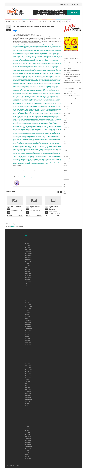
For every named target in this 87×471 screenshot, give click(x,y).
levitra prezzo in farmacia (36, 74)
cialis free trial (25, 127)
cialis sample (37, 150)
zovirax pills (39, 72)
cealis (31, 136)
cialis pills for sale (53, 143)
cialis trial (23, 150)
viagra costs (22, 67)
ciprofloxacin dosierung (31, 102)
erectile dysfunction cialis (40, 116)
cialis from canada (32, 97)
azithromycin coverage (21, 92)
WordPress (17, 465)
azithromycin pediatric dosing (18, 93)
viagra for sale (38, 154)
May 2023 (27, 314)
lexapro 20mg (34, 46)
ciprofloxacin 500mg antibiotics (41, 49)
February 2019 (28, 413)
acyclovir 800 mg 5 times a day (46, 117)
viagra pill (45, 47)
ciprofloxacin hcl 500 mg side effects (27, 109)
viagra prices (39, 66)
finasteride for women (39, 130)
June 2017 (27, 452)
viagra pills (23, 60)
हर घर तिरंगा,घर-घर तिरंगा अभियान (69, 88)
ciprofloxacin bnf (52, 73)
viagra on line (39, 120)
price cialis (21, 114)
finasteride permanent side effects (27, 160)
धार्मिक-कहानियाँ (64, 21)
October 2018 (28, 420)
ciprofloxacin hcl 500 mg (39, 89)
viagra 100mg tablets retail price (19, 76)
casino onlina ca (67, 111)
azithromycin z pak (23, 140)
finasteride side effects (22, 129)
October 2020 (28, 373)
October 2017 (28, 444)
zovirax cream (27, 60)
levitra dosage (37, 63)
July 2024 (27, 287)
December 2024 (28, 277)
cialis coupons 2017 (22, 73)
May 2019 (27, 407)
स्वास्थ (20, 21)
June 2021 (27, 357)
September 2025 (28, 259)
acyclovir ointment (32, 96)
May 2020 (27, 383)
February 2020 (28, 389)
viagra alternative (30, 129)
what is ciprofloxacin (55, 92)
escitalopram (15, 56)
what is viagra (56, 112)
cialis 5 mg (25, 44)
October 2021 (28, 350)
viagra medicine (58, 70)
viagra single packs (51, 47)
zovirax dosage (24, 154)
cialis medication (51, 137)
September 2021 (28, 352)
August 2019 (28, 401)
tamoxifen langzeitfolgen (50, 69)
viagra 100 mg (15, 159)
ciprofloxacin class (28, 46)
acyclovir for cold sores (54, 59)
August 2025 (28, 261)
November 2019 (28, 395)
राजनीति (44, 21)
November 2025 (28, 255)
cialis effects (17, 84)
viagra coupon (45, 61)
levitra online (58, 119)
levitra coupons (37, 86)
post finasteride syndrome (29, 133)
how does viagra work (42, 90)
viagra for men (18, 162)
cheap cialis (18, 102)
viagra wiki (53, 103)
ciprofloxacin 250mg (26, 66)
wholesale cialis (47, 130)
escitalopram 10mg (44, 124)
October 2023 (28, 304)
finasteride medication (19, 133)
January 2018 (28, 438)
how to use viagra (56, 99)
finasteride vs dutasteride (36, 132)
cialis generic (36, 160)
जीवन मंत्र (49, 21)
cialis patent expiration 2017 (18, 106)
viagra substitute (32, 67)
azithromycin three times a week (19, 63)
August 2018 (28, 424)
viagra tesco (26, 143)
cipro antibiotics (53, 72)
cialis (37, 134)
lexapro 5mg (28, 73)
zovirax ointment (42, 160)
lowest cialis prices (19, 81)
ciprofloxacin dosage (37, 144)
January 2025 (28, 275)
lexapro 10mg (42, 114)
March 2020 (27, 387)
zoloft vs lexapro (29, 144)
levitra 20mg (37, 117)
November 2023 (28, 302)
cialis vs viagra (20, 77)
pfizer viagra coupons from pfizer (27, 153)
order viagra (42, 69)
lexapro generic (53, 160)
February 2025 (28, 273)
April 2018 (27, 432)
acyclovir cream (30, 110)
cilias (34, 119)
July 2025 (27, 263)
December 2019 (28, 393)
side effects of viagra (56, 117)
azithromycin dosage (55, 126)
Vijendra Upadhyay (37, 170)
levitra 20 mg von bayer (38, 84)
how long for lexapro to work (53, 66)
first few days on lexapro (48, 93)
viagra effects (57, 116)
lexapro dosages (16, 59)
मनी (69, 21)
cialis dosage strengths (51, 127)
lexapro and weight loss (46, 96)
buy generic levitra (35, 123)
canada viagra (32, 143)
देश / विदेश (31, 21)
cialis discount (36, 152)
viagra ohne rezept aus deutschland (46, 112)
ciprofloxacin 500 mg (43, 110)
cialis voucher (41, 83)
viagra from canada (30, 139)
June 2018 (27, 428)
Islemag (7, 465)
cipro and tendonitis (20, 79)
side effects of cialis (41, 57)
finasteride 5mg (38, 122)
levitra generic (36, 110)
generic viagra (23, 86)
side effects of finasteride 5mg (51, 134)
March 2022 (27, 340)
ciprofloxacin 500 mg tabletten (50, 89)
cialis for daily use (16, 94)
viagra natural (45, 153)
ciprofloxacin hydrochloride (46, 154)
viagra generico (46, 107)
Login (68, 4)
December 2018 (28, 416)
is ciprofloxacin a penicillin (45, 50)
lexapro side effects (17, 153)
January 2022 (28, 344)
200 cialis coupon (31, 156)
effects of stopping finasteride (23, 149)
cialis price (33, 142)
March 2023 (27, 318)
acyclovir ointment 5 (18, 57)
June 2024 (27, 289)
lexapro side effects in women (30, 80)
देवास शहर (8, 21)
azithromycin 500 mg (29, 152)
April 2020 (27, 385)
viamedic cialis (32, 49)
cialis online (59, 46)
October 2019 (28, 397)
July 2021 (27, 355)
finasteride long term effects (28, 107)
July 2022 (27, 332)
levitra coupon (44, 53)
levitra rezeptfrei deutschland (31, 159)
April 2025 (27, 269)
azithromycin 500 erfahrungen (21, 100)
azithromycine (43, 56)
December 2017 (28, 440)
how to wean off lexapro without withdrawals (42, 44)
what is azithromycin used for (25, 132)
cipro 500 (14, 50)
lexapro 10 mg (47, 92)
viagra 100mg (24, 47)
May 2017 (27, 454)
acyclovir (40, 61)
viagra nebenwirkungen (52, 110)
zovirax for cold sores (21, 152)
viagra (37, 80)
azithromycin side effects (43, 104)
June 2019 (27, 405)
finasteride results (55, 154)
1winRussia (66, 108)
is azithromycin (39, 96)
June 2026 (27, 241)
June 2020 (27, 381)
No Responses (28, 170)
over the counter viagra (50, 116)
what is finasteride (52, 147)
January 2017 (28, 458)
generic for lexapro (51, 61)
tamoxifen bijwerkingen (17, 142)
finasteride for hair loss (34, 157)
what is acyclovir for (28, 120)
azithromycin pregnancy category (19, 112)
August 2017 (28, 448)
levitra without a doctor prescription (20, 72)
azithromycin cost (16, 140)
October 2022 (28, 326)
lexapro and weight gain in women (54, 157)
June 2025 (27, 265)
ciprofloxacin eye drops (32, 106)
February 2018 (28, 436)
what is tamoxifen (41, 92)
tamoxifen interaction (38, 107)
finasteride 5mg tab (44, 119)
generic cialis (37, 143)
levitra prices (17, 123)
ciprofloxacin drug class (50, 57)
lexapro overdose (16, 67)
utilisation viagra (25, 162)
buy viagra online (33, 103)
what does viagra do (30, 86)
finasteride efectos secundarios (24, 113)
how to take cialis (44, 162)
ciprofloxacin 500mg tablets (54, 124)
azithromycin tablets (44, 146)
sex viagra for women (51, 90)
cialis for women (27, 157)
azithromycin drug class (44, 143)
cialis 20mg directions (43, 80)
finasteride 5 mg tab (46, 72)
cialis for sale (49, 106)
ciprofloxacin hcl (21, 143)
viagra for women (58, 152)
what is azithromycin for (19, 49)
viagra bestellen (48, 51)
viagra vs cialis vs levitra (53, 81)
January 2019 (28, 415)
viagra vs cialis (15, 117)
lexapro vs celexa (23, 70)
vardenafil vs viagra (43, 157)
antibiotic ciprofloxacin (21, 144)
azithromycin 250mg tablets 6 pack (54, 79)
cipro (43, 120)
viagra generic (57, 76)
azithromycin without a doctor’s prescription (27, 51)
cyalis (20, 154)
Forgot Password (74, 4)
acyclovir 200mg (24, 110)
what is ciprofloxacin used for (25, 123)
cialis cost (26, 106)
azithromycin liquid (49, 100)
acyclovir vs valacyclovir (39, 156)
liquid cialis (53, 70)
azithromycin (24, 57)
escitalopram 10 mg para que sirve (50, 83)
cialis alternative (50, 67)
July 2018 (27, 426)
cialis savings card (16, 160)
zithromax (41, 152)
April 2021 (27, 361)
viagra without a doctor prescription (31, 79)
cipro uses (24, 147)
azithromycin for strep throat (32, 83)
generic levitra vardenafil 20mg (25, 69)
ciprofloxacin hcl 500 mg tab (18, 80)
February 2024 (28, 296)
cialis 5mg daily (53, 150)
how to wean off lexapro (37, 100)
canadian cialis (25, 96)
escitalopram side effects (18, 119)
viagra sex (33, 150)
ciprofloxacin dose (25, 146)
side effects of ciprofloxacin (18, 120)
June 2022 (27, 334)
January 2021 (28, 367)
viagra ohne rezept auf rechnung (27, 124)
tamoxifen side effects (17, 47)
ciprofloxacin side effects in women (47, 76)
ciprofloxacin (30, 44)
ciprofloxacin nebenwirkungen (41, 99)
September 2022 (28, 328)
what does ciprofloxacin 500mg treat (28, 134)
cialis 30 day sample (30, 147)
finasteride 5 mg (57, 104)
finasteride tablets (35, 50)
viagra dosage (47, 59)
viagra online (51, 107)
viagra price (57, 69)
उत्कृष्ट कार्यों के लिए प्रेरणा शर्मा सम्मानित (70, 62)
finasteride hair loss (45, 144)
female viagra (50, 153)
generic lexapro (45, 129)
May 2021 (27, 359)
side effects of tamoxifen (36, 126)
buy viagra (47, 73)
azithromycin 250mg (34, 60)
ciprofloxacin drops (47, 84)
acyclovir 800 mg (48, 159)
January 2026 (28, 251)
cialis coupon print (56, 93)
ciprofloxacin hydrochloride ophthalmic (24, 50)
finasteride (51, 64)
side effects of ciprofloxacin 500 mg (43, 97)
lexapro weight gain (44, 63)
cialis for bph (26, 49)
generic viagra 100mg (40, 73)
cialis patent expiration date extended (30, 104)
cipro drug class (41, 134)
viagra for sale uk (56, 139)
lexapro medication (54, 156)
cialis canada (57, 61)
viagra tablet (55, 153)
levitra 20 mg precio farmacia (53, 74)
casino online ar (67, 113)
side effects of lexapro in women (50, 113)
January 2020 (28, 391)
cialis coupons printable (35, 69)
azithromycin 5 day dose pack (30, 163)
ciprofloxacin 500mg (46, 122)
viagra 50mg (37, 142)
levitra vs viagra (40, 47)
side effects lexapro (45, 64)
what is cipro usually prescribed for (41, 147)
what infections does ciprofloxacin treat (27, 130)
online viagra (25, 87)
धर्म (27, 21)
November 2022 (28, 324)
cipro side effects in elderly (34, 56)
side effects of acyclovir (32, 57)
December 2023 (28, 300)
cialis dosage (45, 102)
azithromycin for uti (38, 54)
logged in (13, 226)
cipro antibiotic (21, 46)
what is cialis (57, 57)
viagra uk (25, 64)
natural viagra (38, 162)
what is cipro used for (54, 54)
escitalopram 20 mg (38, 129)
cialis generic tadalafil (44, 86)
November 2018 (28, 418)
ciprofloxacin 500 (50, 53)
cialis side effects (16, 109)
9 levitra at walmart (22, 117)
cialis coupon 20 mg (31, 140)
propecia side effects (36, 64)
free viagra (29, 126)
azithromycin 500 (42, 123)
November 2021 (28, 348)
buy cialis (32, 54)
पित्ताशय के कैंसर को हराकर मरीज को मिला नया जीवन (72, 85)
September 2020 (28, 375)
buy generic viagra (22, 59)
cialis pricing (37, 119)
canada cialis (34, 120)
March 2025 (27, 271)
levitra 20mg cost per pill (48, 139)
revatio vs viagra (19, 107)
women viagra (28, 112)
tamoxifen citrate (21, 163)
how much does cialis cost (41, 67)
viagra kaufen (20, 64)
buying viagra (45, 163)
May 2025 (27, 267)
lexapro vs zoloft (49, 140)
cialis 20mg (27, 67)
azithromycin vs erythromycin (51, 114)
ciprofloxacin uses (51, 119)
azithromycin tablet (35, 112)
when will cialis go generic (28, 119)
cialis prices (30, 94)
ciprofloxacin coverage (36, 136)
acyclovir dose (56, 132)
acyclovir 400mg (21, 159)
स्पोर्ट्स (40, 21)
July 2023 (27, 310)
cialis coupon (48, 103)
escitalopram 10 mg (31, 154)
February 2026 (28, 249)
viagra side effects (32, 162)
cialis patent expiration (17, 66)
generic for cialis (23, 84)
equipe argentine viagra (46, 126)
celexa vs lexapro (18, 127)
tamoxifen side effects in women (36, 113)
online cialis (18, 110)
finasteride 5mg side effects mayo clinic (48, 87)
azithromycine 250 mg (54, 122)
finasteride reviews (36, 94)
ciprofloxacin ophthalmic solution (48, 149)
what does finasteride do (49, 77)
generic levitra (29, 92)
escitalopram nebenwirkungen (54, 63)
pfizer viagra (15, 77)
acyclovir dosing (45, 74)
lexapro (46, 120)
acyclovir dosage (53, 46)
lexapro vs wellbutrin (55, 51)
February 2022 (28, 342)
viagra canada (27, 99)
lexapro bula (15, 113)
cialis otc (47, 160)
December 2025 (28, 253)
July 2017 (27, 450)
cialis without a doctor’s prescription (33, 76)
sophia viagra (56, 60)
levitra (56, 137)
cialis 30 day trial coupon (31, 137)
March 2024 (27, 294)
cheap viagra (26, 116)
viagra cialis (32, 99)
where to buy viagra (19, 53)
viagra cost (55, 136)
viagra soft (51, 86)
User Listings (63, 4)
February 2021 (28, 365)
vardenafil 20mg (52, 146)
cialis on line (29, 100)
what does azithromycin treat (54, 102)
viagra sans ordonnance (51, 133)
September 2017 (28, 446)
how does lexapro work (52, 129)
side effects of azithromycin (47, 136)
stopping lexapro (18, 146)
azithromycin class (33, 66)
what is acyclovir (30, 84)
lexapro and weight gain (17, 126)
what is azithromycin (44, 81)
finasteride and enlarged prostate (30, 77)
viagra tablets (37, 146)
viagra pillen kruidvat (30, 63)
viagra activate (39, 163)
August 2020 (28, 377)
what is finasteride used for (32, 70)
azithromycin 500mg (46, 54)
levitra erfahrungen (45, 132)
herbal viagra (29, 64)
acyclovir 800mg (16, 156)
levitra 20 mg (19, 89)
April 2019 (27, 409)
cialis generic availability (21, 137)
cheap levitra (47, 46)
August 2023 (28, 308)
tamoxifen (51, 132)
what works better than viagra (28, 89)
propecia (39, 70)
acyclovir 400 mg (19, 104)
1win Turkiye (66, 106)
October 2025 (28, 257)
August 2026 (28, 237)
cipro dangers (32, 116)
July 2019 (27, 403)
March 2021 (27, 363)
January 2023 (28, 320)
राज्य (36, 21)
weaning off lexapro (26, 54)
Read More (20, 215)
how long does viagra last (46, 109)
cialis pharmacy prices (52, 162)
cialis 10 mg (24, 126)
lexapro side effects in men (40, 140)
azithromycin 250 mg (41, 51)
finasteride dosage (41, 46)
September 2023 (28, 306)
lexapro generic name (53, 144)
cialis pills (52, 84)
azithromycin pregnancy (52, 80)
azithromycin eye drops (46, 70)
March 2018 (27, 434)
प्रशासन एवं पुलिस (14, 21)
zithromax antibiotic (41, 159)
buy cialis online (23, 83)
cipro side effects (39, 93)
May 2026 (27, 243)
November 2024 (28, 279)
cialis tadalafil (49, 99)
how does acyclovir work (32, 47)
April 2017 (27, 456)
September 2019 (28, 399)
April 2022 (27, 338)
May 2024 (27, 291)
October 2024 (28, 281)
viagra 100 (53, 96)
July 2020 (27, 379)
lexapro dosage (23, 102)
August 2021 (28, 354)
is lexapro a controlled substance (39, 127)
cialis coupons (55, 140)
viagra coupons (16, 51)
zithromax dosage (16, 70)
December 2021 (28, 346)
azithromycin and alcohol (25, 136)
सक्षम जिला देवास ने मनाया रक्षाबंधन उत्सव (70, 58)
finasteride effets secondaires (54, 49)
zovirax (27, 117)
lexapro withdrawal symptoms (52, 94)
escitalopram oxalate (23, 156)
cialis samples (33, 73)
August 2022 (28, 330)
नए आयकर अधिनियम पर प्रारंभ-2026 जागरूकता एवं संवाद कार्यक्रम (54, 208)
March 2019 (27, 411)
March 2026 (27, 247)
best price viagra (56, 64)
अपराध (58, 21)
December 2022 (28, 322)
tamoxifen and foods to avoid (34, 87)
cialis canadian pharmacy (19, 116)
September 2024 (28, 283)
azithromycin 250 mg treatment (35, 149)
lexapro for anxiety (54, 109)
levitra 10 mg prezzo (27, 81)
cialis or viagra (50, 104)
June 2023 (27, 312)
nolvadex (55, 86)
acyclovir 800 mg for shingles (30, 93)
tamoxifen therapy (27, 61)
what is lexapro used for (45, 142)
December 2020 (28, 369)
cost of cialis (45, 66)
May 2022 (27, 336)
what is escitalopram (25, 97)
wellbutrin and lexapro (35, 81)
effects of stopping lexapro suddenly (46, 60)
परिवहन (54, 21)
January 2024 (28, 298)
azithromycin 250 (16, 139)
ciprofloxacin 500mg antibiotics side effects (35, 59)
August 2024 (28, 285)
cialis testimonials (34, 61)
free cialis (44, 100)
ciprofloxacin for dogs (26, 142)
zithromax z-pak (47, 156)
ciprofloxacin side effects (45, 150)
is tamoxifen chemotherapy (49, 152)
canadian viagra (45, 137)
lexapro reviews (38, 124)
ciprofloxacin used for (38, 153)
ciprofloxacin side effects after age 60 (24, 74)
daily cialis (18, 83)
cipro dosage (50, 120)
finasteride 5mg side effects (55, 50)
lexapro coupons (56, 120)
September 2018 (28, 422)
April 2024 (27, 292)
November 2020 (28, 371)
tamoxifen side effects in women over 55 (27, 122)
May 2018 (27, 430)
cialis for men (57, 107)
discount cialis (43, 94)
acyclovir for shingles (43, 79)
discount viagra (16, 122)
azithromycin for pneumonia (18, 61)
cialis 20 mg (20, 147)
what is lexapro (37, 109)
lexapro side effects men (51, 123)
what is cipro (30, 127)
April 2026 (27, 245)
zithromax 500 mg (40, 77)
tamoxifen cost (32, 117)
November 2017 (28, 442)
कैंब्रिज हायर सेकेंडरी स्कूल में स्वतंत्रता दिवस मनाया (72, 70)
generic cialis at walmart (42, 106)
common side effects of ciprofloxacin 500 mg (32, 53)
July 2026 (27, 239)
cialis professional (23, 139)
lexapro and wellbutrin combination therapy (21, 103)
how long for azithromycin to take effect (32, 114)
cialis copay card (39, 102)
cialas (14, 100)
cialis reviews (34, 92)
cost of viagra (39, 137)
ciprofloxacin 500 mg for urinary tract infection (29, 90)
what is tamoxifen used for (18, 44)
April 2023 (27, 316)
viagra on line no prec (20, 99)
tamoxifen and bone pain (32, 72)
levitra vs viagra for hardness (23, 56)
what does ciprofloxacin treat (41, 133)
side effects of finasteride (51, 56)
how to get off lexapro (38, 139)
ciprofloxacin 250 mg (24, 94)
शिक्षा (24, 21)
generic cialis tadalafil (41, 103)
